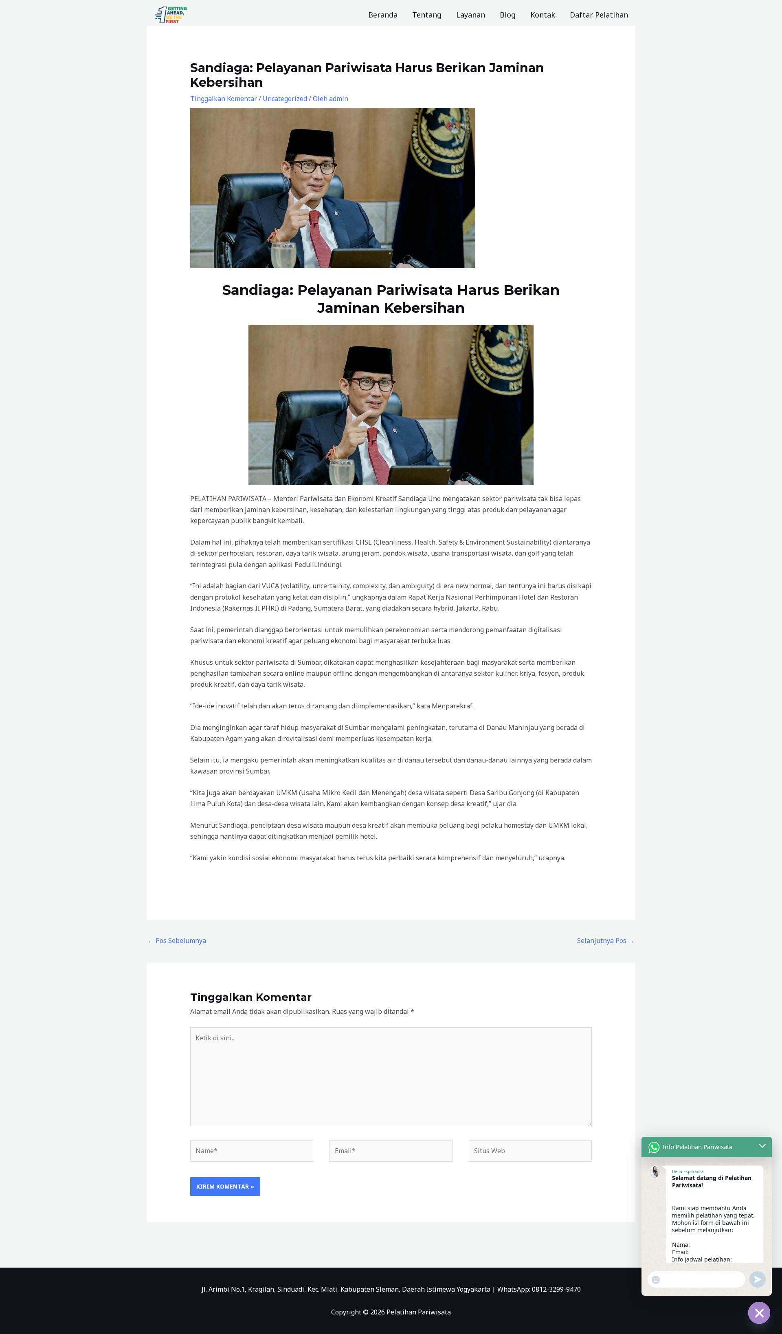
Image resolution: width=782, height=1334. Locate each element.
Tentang (427, 15)
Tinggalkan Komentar (223, 98)
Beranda (383, 15)
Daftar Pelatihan (599, 15)
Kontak (542, 15)
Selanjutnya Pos (606, 940)
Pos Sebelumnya (176, 940)
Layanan (470, 15)
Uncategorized (285, 98)
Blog (508, 15)
